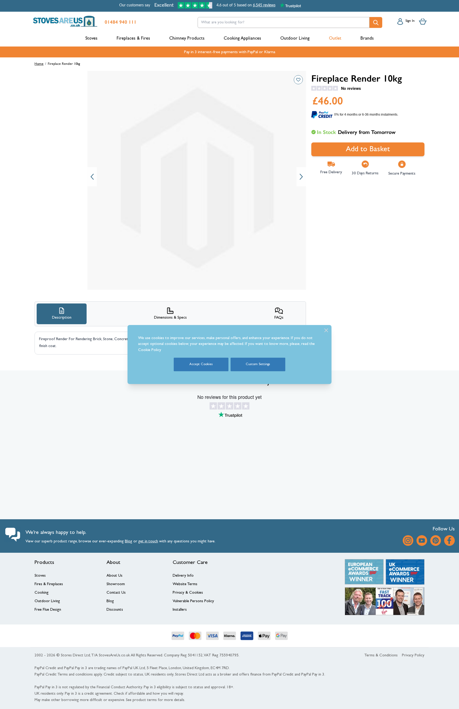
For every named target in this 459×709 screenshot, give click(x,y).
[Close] (326, 330)
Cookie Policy (149, 350)
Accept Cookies (201, 364)
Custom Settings (258, 364)
